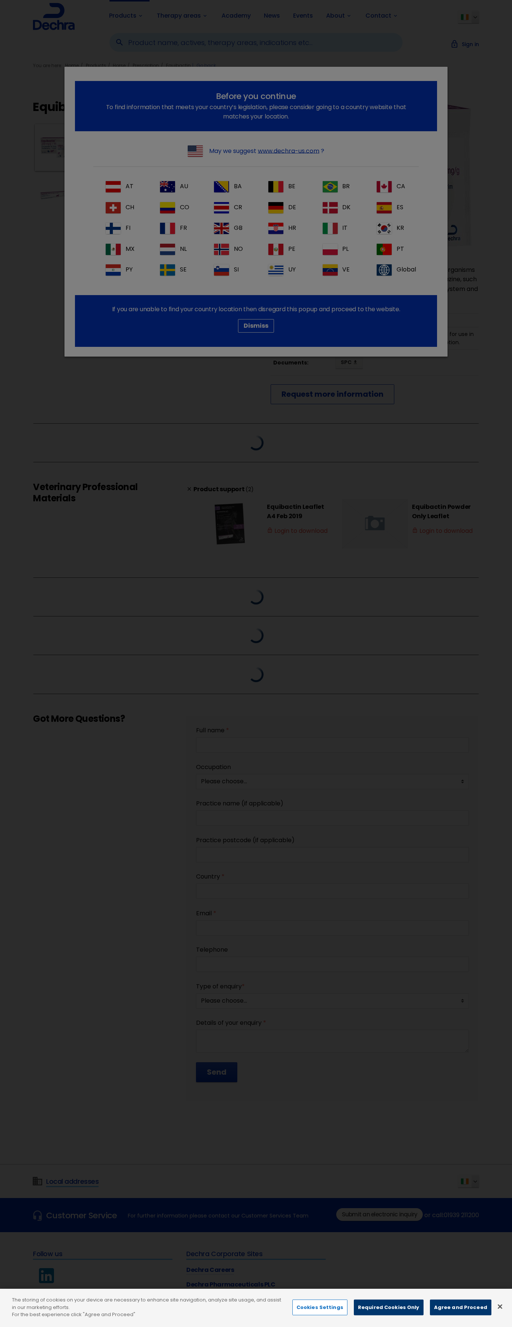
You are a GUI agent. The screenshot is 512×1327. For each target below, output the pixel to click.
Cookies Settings (319, 1307)
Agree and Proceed (460, 1307)
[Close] (500, 1307)
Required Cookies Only (388, 1307)
